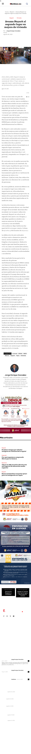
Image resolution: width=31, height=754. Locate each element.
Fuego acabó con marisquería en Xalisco (14, 718)
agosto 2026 (6, 732)
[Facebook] (7, 39)
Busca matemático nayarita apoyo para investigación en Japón (14, 474)
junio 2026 (6, 737)
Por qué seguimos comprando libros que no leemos (13, 458)
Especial (4, 455)
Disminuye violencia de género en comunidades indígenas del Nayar (12, 703)
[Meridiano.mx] (15, 4)
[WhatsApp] (19, 39)
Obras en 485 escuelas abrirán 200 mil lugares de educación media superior (14, 466)
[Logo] (15, 611)
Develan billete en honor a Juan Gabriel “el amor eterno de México (15, 688)
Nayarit (12, 12)
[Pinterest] (15, 39)
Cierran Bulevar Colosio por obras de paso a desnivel (15, 695)
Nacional (4, 462)
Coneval (14, 353)
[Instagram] (7, 616)
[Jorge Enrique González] (15, 368)
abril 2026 (5, 742)
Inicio (7, 12)
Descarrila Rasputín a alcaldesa (8, 593)
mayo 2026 (6, 740)
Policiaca (4, 720)
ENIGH (20, 353)
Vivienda (23, 355)
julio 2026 (5, 734)
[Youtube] (13, 616)
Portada (19, 18)
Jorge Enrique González (13, 31)
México (7, 355)
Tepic (17, 355)
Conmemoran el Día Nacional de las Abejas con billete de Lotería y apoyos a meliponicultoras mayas (15, 710)
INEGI (25, 353)
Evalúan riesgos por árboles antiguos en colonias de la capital (14, 450)
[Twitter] (11, 39)
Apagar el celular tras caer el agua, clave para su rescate (22, 593)
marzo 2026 (6, 745)
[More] (23, 39)
